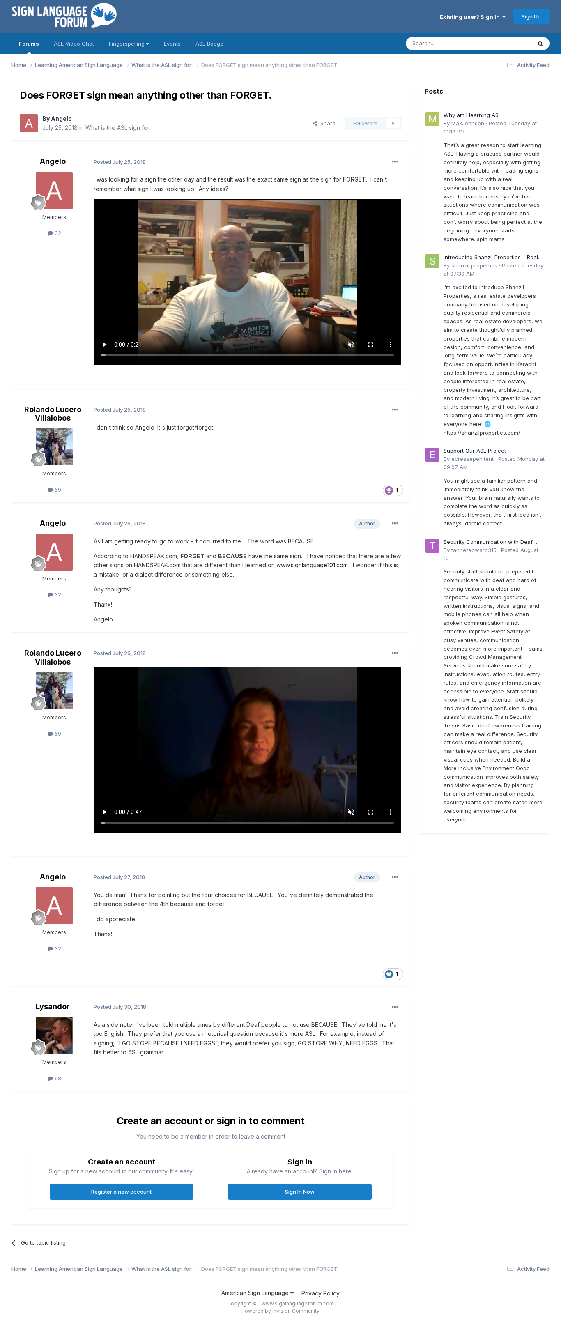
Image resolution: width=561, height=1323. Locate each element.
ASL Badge (209, 43)
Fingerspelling (127, 43)
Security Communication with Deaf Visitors (488, 542)
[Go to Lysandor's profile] (54, 1035)
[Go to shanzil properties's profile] (432, 261)
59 (57, 489)
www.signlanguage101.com (312, 564)
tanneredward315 (474, 550)
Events (172, 43)
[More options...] (395, 162)
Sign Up (531, 16)
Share (326, 123)
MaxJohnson (467, 123)
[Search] (540, 43)
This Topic (507, 43)
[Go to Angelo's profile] (29, 123)
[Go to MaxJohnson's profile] (432, 119)
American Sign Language (255, 1292)
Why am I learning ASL (472, 115)
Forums (29, 43)
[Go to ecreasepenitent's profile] (432, 455)
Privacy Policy (320, 1293)
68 (57, 1078)
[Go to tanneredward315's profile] (432, 546)
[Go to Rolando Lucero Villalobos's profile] (54, 446)
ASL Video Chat (74, 43)
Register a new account (121, 1191)
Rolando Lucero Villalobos (52, 414)
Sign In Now (300, 1191)
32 (57, 233)
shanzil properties (474, 265)
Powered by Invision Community (280, 1311)
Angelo (61, 118)
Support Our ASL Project (475, 450)
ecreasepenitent (472, 459)
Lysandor (53, 1006)
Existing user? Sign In (471, 17)
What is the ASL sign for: (118, 127)
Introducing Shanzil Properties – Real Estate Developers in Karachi (491, 258)
